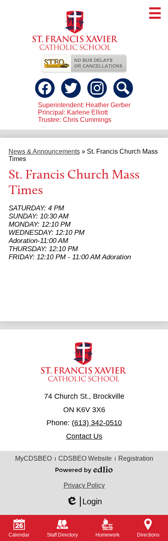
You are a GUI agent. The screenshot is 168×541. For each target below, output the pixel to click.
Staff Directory (62, 535)
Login (84, 502)
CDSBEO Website (85, 458)
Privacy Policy (84, 485)
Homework (107, 535)
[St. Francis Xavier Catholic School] (75, 29)
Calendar (19, 535)
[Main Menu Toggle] (155, 13)
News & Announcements (44, 151)
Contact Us (84, 436)
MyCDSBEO (33, 458)
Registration (135, 458)
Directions (148, 535)
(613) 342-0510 (97, 423)
